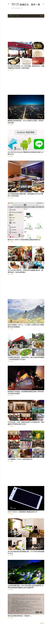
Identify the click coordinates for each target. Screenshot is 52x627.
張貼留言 (11, 70)
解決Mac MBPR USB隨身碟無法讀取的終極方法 (24, 239)
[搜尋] (43, 3)
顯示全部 (41, 15)
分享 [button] (8, 70)
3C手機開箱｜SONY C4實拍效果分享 (20, 459)
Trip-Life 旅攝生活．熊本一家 (26, 4)
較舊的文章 (42, 623)
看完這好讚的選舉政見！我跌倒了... (20, 616)
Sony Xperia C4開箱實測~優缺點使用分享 (22, 512)
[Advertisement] (26, 30)
